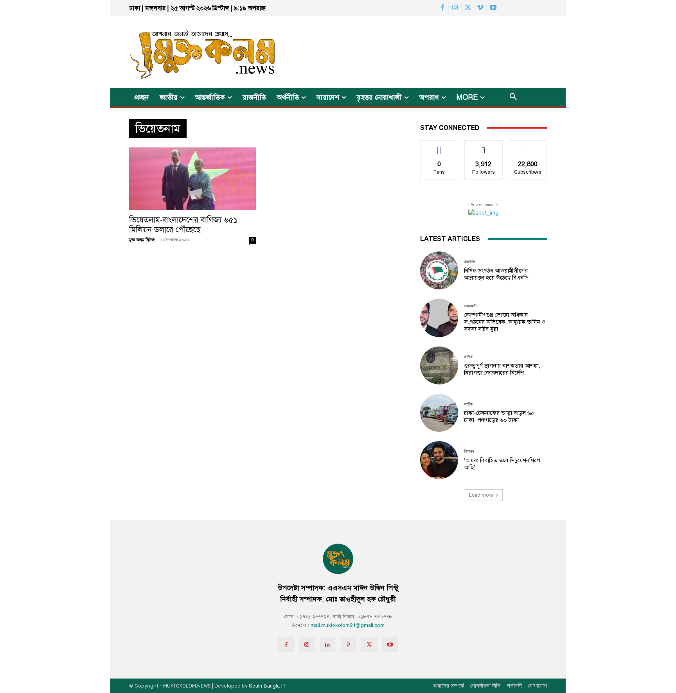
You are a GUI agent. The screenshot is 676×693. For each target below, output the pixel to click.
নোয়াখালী (470, 306)
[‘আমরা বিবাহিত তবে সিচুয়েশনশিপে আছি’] (439, 460)
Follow (484, 146)
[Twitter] (467, 8)
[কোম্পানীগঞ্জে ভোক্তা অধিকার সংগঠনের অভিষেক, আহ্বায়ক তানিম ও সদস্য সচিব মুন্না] (439, 318)
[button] (513, 97)
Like (439, 146)
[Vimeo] (480, 8)
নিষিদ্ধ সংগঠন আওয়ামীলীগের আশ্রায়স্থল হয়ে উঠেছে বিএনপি (496, 274)
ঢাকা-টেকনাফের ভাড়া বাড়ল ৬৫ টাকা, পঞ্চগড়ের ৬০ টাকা (499, 416)
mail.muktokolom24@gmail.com (348, 625)
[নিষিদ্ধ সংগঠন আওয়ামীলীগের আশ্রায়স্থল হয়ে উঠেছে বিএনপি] (439, 270)
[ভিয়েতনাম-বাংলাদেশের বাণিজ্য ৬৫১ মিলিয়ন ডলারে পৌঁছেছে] (192, 178)
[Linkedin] (327, 644)
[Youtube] (493, 8)
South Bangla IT (267, 686)
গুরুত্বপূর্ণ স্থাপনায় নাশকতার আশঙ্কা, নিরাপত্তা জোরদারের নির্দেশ (502, 369)
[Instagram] (455, 8)
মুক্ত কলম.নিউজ (142, 239)
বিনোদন (469, 451)
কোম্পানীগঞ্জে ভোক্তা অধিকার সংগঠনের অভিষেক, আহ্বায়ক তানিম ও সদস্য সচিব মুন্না (504, 321)
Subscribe (528, 146)
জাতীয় (468, 357)
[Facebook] (442, 8)
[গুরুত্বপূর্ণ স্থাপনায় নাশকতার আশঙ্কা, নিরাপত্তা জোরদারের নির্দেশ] (439, 365)
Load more (481, 495)
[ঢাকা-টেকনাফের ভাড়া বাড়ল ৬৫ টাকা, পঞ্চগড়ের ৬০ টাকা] (439, 413)
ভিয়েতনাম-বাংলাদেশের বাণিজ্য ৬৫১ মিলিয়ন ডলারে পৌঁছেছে (183, 225)
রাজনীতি (469, 262)
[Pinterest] (348, 644)
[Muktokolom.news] (188, 51)
